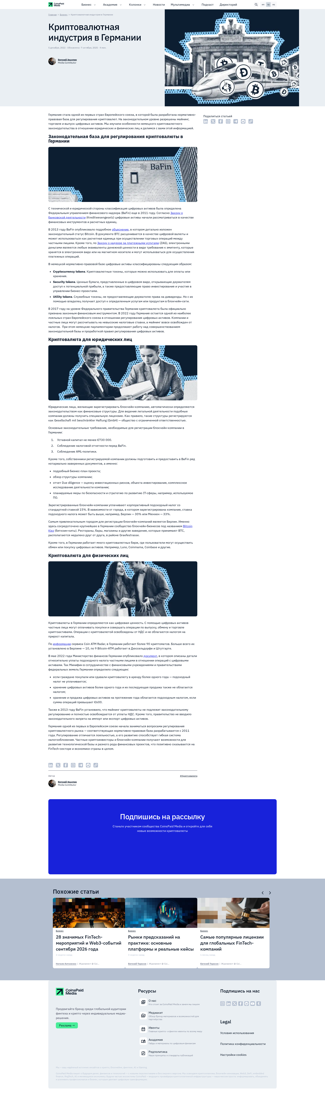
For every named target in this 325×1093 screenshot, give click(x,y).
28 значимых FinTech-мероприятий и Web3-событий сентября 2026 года (88, 943)
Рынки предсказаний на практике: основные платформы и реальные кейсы (161, 943)
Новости (159, 4)
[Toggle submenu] (95, 4)
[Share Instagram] (228, 121)
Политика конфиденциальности (243, 1044)
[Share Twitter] (213, 121)
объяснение (120, 229)
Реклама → (67, 1025)
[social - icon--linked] (228, 1003)
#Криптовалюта (188, 775)
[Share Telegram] (235, 121)
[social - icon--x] (234, 1003)
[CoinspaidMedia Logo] (56, 4)
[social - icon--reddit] (246, 1003)
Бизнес (86, 4)
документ (150, 656)
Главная (52, 14)
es (274, 4)
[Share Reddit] (243, 121)
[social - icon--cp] (258, 1003)
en (263, 4)
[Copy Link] (250, 121)
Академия (110, 4)
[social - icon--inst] (222, 1003)
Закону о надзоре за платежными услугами (128, 243)
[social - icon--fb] (240, 1003)
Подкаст (208, 4)
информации (62, 644)
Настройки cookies (233, 1055)
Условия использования (237, 1033)
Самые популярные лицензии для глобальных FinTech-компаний (232, 943)
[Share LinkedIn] (205, 121)
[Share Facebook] (220, 121)
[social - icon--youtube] (252, 1003)
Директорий (228, 4)
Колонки (135, 4)
